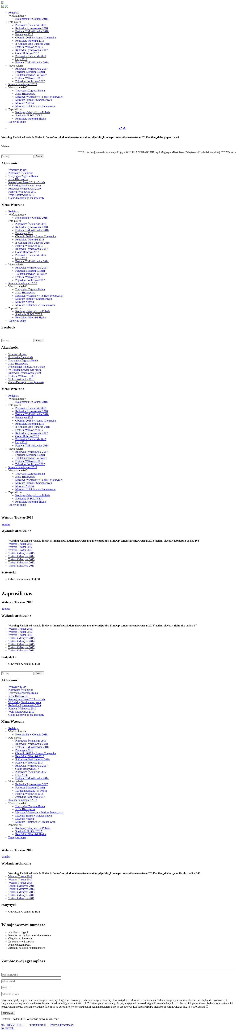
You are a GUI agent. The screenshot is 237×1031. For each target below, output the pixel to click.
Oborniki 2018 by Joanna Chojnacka (35, 37)
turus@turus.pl (37, 1024)
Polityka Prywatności (62, 1024)
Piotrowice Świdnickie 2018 (30, 25)
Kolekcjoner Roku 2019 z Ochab (26, 182)
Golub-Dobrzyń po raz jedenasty (26, 197)
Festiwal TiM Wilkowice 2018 (32, 31)
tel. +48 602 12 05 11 (13, 1024)
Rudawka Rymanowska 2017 (31, 50)
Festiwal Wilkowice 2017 (29, 46)
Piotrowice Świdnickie (20, 173)
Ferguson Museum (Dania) (30, 71)
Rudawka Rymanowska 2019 (24, 188)
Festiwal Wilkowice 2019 (22, 191)
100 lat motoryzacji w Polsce (31, 74)
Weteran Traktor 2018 (20, 543)
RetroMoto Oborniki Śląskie (30, 118)
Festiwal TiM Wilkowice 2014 (32, 62)
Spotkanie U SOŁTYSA (29, 115)
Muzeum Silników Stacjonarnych (33, 99)
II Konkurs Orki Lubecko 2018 (32, 43)
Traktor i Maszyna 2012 (21, 562)
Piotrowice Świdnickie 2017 (30, 56)
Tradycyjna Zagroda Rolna (30, 90)
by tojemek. (7, 1027)
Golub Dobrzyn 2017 (27, 53)
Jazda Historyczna (25, 93)
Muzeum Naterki (24, 103)
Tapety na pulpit (17, 121)
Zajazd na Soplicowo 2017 (30, 81)
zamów (6, 524)
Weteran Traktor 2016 (20, 550)
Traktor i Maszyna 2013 (21, 559)
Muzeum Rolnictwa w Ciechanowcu (35, 106)
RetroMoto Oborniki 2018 (29, 40)
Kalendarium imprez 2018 (22, 84)
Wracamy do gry (17, 169)
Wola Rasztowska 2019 (21, 194)
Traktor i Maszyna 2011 (21, 565)
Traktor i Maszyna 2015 (21, 553)
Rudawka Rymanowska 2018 (31, 28)
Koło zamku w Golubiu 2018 (31, 18)
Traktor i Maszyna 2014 (21, 556)
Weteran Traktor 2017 (20, 546)
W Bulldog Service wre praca (24, 185)
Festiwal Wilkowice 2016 (29, 78)
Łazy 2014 (21, 59)
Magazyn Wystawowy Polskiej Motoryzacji (39, 96)
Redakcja (13, 12)
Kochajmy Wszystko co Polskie (32, 112)
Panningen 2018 (24, 34)
